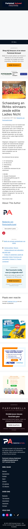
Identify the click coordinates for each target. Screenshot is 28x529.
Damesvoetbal (8, 248)
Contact (4, 506)
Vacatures (5, 503)
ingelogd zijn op (12, 301)
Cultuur (4, 481)
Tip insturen (5, 498)
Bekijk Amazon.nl (14, 65)
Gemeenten (5, 474)
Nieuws (16, 248)
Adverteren (5, 501)
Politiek (4, 476)
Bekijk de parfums (14, 425)
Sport (4, 479)
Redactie (5, 496)
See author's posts (10, 228)
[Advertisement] (14, 25)
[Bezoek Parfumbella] (14, 409)
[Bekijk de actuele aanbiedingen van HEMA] (14, 243)
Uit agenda (5, 484)
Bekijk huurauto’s (14, 281)
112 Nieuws (5, 486)
